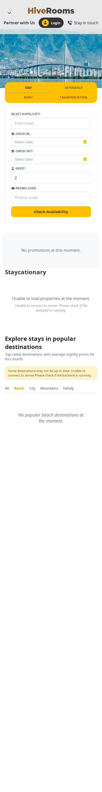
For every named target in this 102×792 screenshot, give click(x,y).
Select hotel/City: (26, 114)
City (32, 388)
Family (68, 388)
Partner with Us (19, 22)
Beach (19, 388)
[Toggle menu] (9, 13)
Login (55, 23)
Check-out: (24, 151)
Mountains (49, 388)
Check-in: (22, 134)
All (7, 388)
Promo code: (25, 188)
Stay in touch (86, 22)
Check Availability (51, 211)
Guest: (20, 168)
